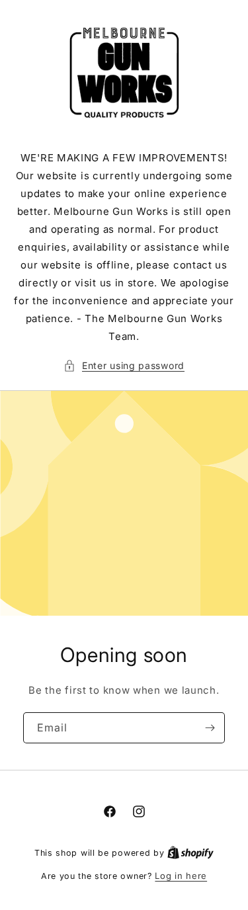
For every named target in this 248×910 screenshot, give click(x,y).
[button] (124, 365)
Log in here (181, 875)
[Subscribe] (209, 727)
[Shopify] (190, 852)
